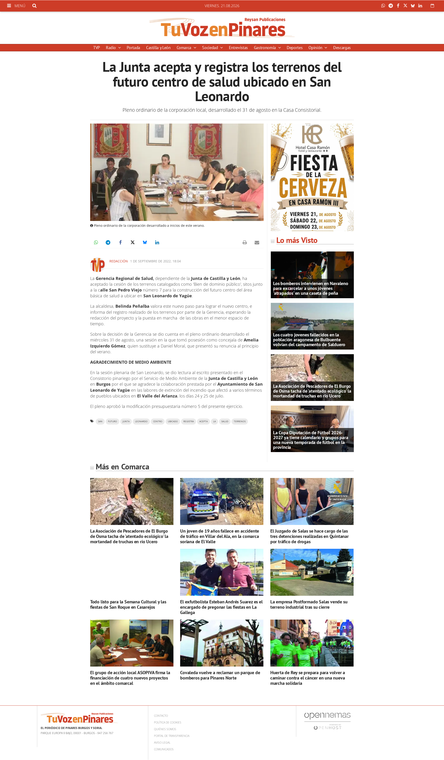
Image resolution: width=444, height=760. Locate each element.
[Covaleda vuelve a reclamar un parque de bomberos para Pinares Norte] (221, 643)
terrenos (240, 421)
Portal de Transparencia (171, 736)
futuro (112, 421)
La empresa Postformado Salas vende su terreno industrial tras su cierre (309, 604)
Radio (111, 47)
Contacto (161, 716)
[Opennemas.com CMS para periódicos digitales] (327, 721)
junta (126, 421)
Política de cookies (167, 722)
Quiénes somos (165, 729)
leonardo (141, 421)
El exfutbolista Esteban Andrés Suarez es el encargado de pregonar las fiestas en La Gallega (221, 607)
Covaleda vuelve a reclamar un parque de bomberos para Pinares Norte (220, 675)
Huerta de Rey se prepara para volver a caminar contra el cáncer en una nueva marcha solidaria (307, 678)
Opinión (315, 47)
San (100, 421)
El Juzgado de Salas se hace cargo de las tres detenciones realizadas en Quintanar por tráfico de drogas (309, 536)
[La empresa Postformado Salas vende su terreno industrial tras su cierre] (312, 572)
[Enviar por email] (256, 242)
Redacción (118, 261)
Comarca (184, 47)
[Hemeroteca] (432, 5)
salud (224, 421)
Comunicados (164, 749)
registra (188, 421)
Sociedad (210, 47)
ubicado (173, 421)
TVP (96, 47)
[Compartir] (384, 6)
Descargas (342, 47)
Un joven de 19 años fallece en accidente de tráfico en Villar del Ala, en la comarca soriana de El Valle (219, 536)
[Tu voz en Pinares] (222, 27)
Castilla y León (158, 47)
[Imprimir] (244, 242)
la (214, 421)
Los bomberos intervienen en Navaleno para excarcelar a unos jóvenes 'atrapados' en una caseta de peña (310, 288)
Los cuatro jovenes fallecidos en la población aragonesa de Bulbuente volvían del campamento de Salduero (309, 339)
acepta (203, 421)
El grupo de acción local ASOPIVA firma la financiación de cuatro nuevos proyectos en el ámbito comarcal (130, 678)
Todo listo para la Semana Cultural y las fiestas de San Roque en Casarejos (128, 604)
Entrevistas (238, 47)
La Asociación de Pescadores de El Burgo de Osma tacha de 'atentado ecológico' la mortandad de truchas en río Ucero (312, 391)
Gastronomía (265, 47)
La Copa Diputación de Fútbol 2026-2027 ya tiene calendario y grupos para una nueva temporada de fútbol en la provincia (310, 440)
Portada (133, 47)
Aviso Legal (162, 742)
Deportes (294, 47)
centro (157, 421)
